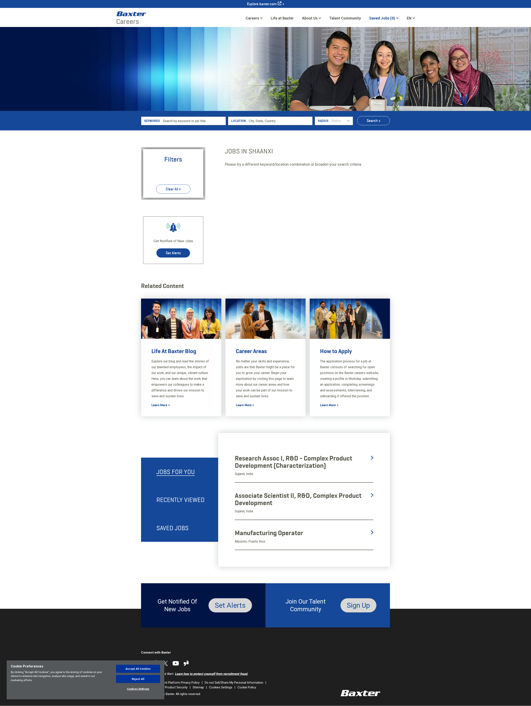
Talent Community (345, 19)
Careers (252, 18)
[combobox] (280, 121)
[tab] (179, 472)
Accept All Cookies (138, 668)
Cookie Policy (246, 687)
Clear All (172, 189)
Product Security (176, 687)
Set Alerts (173, 253)
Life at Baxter (282, 18)
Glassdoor (186, 663)
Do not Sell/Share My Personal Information (234, 682)
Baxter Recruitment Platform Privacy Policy (170, 682)
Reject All (138, 678)
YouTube (176, 663)
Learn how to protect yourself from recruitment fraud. (211, 674)
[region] (85, 679)
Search (372, 120)
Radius (323, 120)
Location (238, 120)
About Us (310, 18)
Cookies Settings (220, 687)
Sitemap (198, 687)
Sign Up (358, 605)
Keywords (152, 120)
